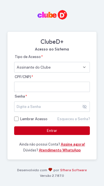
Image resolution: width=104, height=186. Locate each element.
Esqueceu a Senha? (73, 119)
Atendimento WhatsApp (60, 150)
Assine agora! (73, 144)
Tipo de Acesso (28, 57)
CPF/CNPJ (23, 77)
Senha (20, 96)
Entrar (52, 131)
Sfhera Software (73, 170)
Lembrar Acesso (33, 119)
